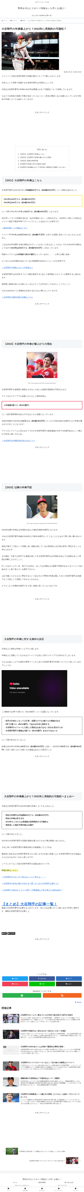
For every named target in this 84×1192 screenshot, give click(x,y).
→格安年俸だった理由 (11, 228)
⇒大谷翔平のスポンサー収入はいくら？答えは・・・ (24, 877)
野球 (5, 933)
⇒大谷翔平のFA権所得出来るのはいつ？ (18, 441)
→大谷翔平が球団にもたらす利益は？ (17, 268)
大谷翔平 (12, 933)
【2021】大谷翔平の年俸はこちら (32, 154)
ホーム (15, 1182)
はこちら (23, 228)
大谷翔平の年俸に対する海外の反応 (33, 164)
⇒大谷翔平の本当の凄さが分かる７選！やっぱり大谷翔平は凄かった (30, 883)
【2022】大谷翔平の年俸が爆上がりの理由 (35, 157)
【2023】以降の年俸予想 (29, 161)
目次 (39, 149)
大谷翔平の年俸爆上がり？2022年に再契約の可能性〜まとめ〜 (43, 167)
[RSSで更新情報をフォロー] (62, 995)
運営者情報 (42, 1182)
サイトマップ (62, 1185)
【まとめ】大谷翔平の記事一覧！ (29, 904)
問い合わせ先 (69, 1182)
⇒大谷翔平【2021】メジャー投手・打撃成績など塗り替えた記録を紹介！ (32, 890)
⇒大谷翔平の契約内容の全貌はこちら (17, 297)
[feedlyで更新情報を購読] (21, 995)
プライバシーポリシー (22, 1185)
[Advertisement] (42, 128)
